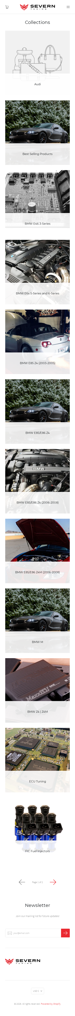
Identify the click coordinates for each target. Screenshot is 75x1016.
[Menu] (68, 7)
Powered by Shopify (51, 1003)
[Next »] (53, 882)
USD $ (36, 990)
